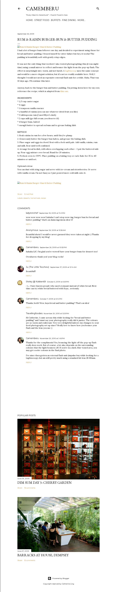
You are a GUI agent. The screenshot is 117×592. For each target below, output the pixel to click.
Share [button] (19, 194)
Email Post (28, 194)
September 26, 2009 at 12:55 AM (52, 230)
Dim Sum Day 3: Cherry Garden (44, 482)
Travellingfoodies (34, 313)
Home (29, 20)
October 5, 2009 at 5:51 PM (58, 282)
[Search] (98, 8)
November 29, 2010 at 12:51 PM (56, 313)
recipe (43, 198)
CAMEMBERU (42, 8)
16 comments (29, 488)
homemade (35, 198)
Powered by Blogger (60, 578)
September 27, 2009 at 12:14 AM (63, 267)
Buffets (55, 20)
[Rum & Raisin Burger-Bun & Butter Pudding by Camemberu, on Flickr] (39, 47)
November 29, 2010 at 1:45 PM (52, 338)
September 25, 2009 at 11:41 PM (52, 213)
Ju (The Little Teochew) (37, 267)
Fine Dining (69, 20)
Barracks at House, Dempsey (42, 555)
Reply (29, 224)
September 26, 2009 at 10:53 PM (53, 247)
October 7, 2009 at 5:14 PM (51, 299)
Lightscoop (70, 71)
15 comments (29, 560)
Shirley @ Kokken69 (36, 281)
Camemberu (32, 247)
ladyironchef (32, 213)
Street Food (41, 20)
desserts (26, 198)
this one (64, 91)
